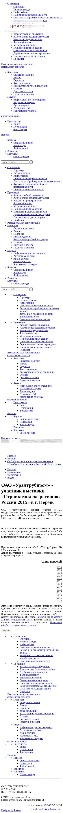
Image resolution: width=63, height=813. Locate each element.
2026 (59, 567)
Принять (6, 631)
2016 (59, 595)
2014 (59, 600)
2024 (59, 573)
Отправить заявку (10, 438)
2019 (59, 586)
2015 (59, 597)
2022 (59, 578)
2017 (59, 592)
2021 (59, 581)
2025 (59, 570)
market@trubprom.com (50, 809)
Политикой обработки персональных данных (31, 623)
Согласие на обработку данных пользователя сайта (31, 618)
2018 (59, 589)
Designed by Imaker (11, 810)
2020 (59, 584)
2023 (59, 575)
